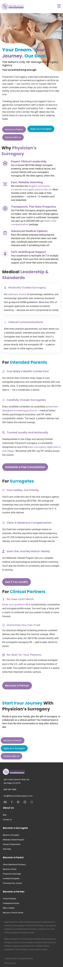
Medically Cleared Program (13, 840)
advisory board (17, 294)
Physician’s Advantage (12, 874)
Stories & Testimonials (11, 844)
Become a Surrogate (15, 828)
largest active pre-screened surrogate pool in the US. (31, 187)
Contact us (7, 820)
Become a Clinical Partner (13, 913)
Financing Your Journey (12, 883)
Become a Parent (13, 857)
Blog (4, 815)
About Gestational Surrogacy (14, 865)
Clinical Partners (9, 899)
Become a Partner (14, 891)
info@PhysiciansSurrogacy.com (18, 796)
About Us (8, 808)
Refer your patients (13, 604)
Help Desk (7, 849)
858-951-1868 (10, 789)
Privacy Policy (10, 963)
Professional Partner (11, 903)
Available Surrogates (11, 879)
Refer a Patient (9, 908)
